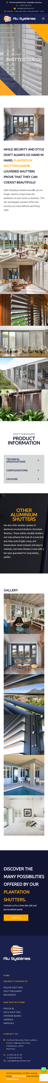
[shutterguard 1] (24, 815)
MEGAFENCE (10, 995)
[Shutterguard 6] (24, 614)
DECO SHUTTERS (12, 1012)
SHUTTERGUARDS (13, 991)
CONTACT (16, 917)
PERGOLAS (9, 1008)
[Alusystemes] (19, 18)
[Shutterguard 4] (24, 654)
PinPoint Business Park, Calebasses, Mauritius (25, 2)
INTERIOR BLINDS (12, 1016)
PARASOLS (9, 1023)
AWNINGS (8, 1019)
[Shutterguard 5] (24, 694)
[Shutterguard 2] (24, 775)
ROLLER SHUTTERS (13, 987)
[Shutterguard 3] (24, 735)
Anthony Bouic (12, 1079)
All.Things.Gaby (19, 1076)
